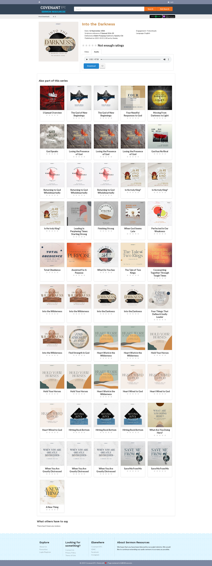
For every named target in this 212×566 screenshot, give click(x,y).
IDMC (93, 549)
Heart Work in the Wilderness (106, 354)
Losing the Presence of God (79, 153)
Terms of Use (70, 555)
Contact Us (69, 550)
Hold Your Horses (160, 352)
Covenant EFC (96, 547)
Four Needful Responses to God (133, 114)
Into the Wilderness (52, 311)
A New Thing (52, 507)
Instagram (95, 555)
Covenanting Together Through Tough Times (160, 273)
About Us (43, 547)
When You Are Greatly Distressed (52, 470)
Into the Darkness (106, 311)
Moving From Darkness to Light (160, 114)
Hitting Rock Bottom (79, 430)
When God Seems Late (133, 230)
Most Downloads (44, 16)
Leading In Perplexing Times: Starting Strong (79, 231)
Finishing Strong (106, 228)
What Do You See (106, 270)
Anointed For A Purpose (79, 271)
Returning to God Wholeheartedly (52, 191)
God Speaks (52, 151)
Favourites (44, 549)
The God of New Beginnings (79, 114)
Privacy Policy (70, 553)
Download (91, 66)
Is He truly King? (133, 190)
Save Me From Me (133, 468)
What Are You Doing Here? (160, 431)
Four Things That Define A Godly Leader (159, 314)
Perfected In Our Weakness (159, 230)
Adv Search (164, 9)
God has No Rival (159, 151)
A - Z (54, 16)
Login (171, 2)
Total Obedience (52, 270)
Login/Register (45, 552)
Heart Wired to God (133, 391)
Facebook (95, 552)
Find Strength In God (79, 352)
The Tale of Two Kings (133, 271)
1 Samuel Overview (52, 112)
